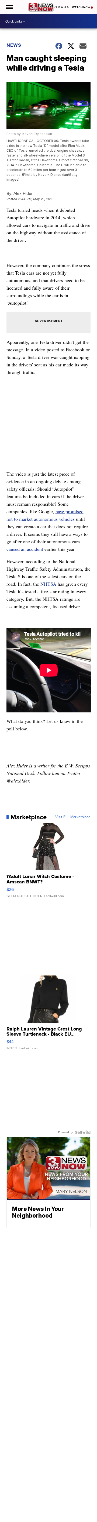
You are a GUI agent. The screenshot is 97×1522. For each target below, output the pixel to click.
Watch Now (81, 7)
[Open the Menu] (9, 7)
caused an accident (24, 549)
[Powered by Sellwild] (83, 1132)
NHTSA (48, 584)
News (13, 45)
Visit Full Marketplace (73, 817)
